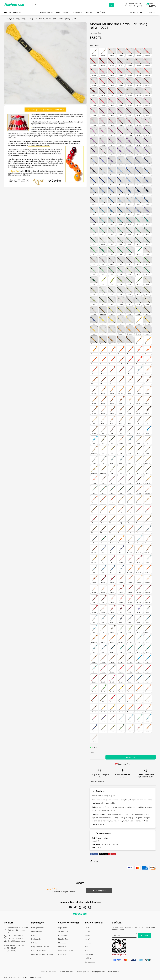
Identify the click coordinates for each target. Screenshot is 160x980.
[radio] (94, 52)
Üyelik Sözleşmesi (38, 950)
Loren (87, 931)
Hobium (21, 977)
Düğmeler (62, 954)
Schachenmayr (91, 962)
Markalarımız (36, 931)
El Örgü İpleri (45, 12)
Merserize (62, 947)
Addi (87, 947)
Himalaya (89, 954)
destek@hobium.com (16, 941)
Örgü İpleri (62, 927)
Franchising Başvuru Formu (42, 954)
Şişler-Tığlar (63, 931)
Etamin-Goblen (64, 939)
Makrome (62, 943)
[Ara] (111, 5)
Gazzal (87, 935)
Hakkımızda (35, 939)
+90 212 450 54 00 (16, 935)
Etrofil (87, 950)
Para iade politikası (48, 971)
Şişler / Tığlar (61, 12)
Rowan (88, 943)
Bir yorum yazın (99, 890)
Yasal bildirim (113, 971)
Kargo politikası (98, 971)
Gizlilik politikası (66, 971)
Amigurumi (62, 935)
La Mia (87, 927)
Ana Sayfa (8, 19)
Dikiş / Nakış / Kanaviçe (81, 12)
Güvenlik (34, 935)
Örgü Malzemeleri (65, 950)
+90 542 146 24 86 (145, 777)
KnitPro (88, 958)
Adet (92, 752)
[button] (151, 5)
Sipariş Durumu (37, 927)
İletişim (34, 943)
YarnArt (88, 939)
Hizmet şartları (83, 971)
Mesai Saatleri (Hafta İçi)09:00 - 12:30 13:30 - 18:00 (14, 948)
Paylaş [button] (95, 861)
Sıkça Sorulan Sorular (40, 947)
